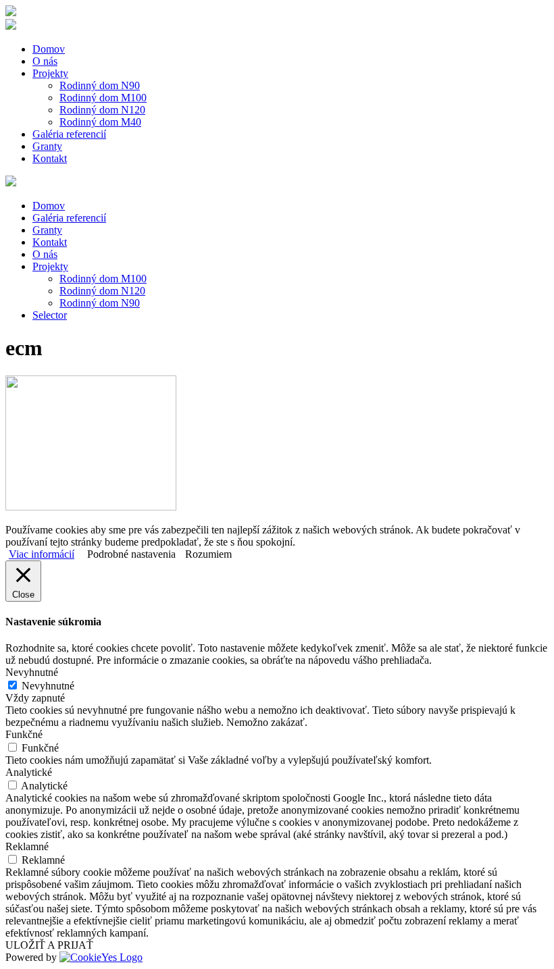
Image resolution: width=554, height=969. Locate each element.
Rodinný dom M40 (100, 122)
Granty (47, 146)
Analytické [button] (28, 772)
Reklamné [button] (27, 846)
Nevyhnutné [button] (31, 672)
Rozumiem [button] (208, 554)
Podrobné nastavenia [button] (131, 554)
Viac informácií (41, 554)
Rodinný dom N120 (102, 109)
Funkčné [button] (24, 734)
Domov (48, 49)
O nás (44, 61)
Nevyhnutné (48, 685)
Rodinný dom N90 (99, 85)
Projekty (50, 73)
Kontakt (49, 158)
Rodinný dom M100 (103, 97)
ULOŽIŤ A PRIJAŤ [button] (49, 945)
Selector (49, 315)
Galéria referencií (69, 134)
